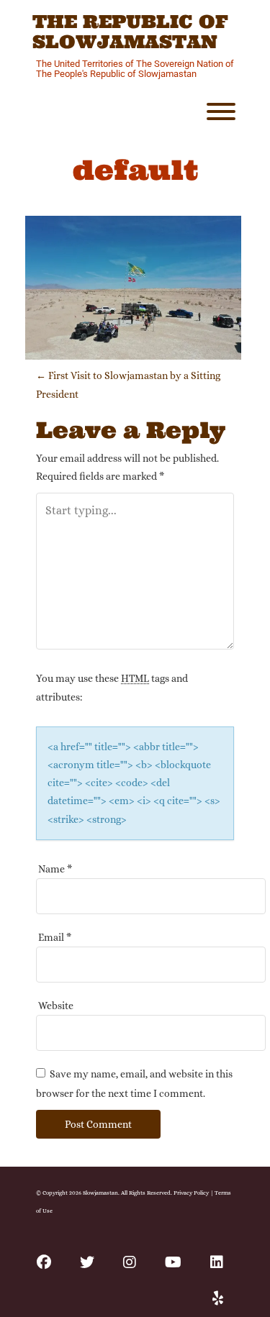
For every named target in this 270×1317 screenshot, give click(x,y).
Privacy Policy (191, 1192)
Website (55, 1005)
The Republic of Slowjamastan (130, 32)
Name (55, 869)
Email (54, 937)
